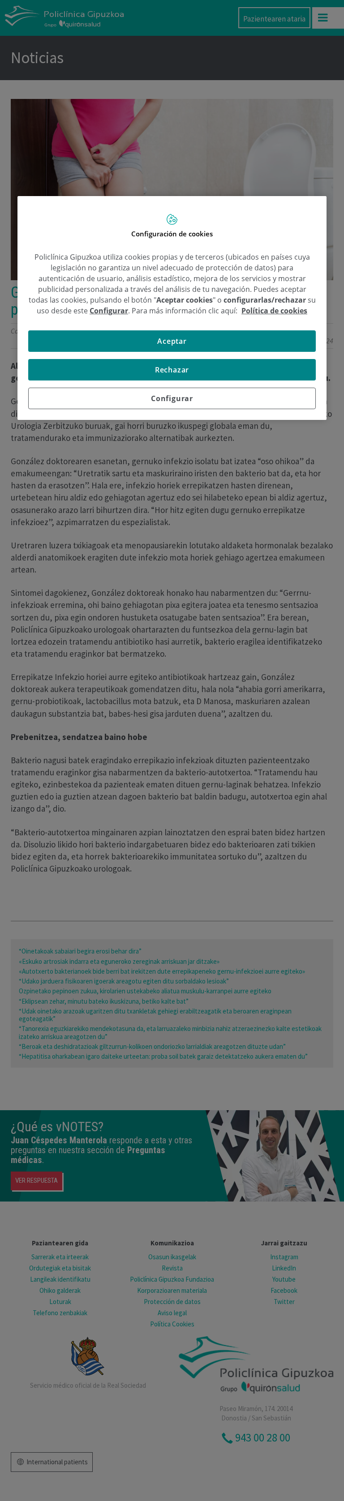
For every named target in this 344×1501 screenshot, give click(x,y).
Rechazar (172, 370)
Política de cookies (274, 311)
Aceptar (172, 341)
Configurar (172, 398)
